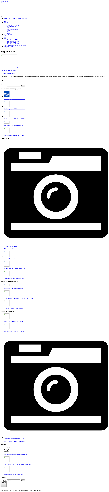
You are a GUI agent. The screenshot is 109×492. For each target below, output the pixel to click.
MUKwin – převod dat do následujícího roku (14, 268)
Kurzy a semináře (8, 34)
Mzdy (8, 27)
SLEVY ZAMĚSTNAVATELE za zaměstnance (15, 441)
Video (5, 38)
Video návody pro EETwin (13, 43)
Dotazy (5, 23)
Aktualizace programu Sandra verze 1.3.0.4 (14, 135)
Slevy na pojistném (8, 73)
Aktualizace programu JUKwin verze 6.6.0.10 (14, 99)
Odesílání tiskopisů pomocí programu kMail (14, 474)
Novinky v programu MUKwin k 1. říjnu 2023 (15, 331)
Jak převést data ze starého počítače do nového (14, 258)
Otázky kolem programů (12, 29)
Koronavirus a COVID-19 (13, 25)
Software (6, 19)
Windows (9, 30)
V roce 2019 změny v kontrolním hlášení (13, 308)
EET (5, 21)
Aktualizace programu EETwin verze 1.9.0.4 (14, 118)
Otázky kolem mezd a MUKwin (8, 70)
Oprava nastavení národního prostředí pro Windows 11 (16, 454)
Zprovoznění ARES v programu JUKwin (13, 125)
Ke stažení (6, 22)
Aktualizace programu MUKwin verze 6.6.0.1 (14, 109)
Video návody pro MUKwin (13, 39)
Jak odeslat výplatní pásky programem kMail (14, 278)
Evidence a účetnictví (12, 26)
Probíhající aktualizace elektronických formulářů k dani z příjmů (19, 298)
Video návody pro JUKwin (13, 41)
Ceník (5, 37)
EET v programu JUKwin (10, 248)
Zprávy (5, 35)
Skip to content (4, 1)
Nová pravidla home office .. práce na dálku (14, 321)
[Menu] (1, 16)
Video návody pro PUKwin (13, 42)
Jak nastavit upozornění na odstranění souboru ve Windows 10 (18, 464)
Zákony (8, 31)
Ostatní (8, 33)
